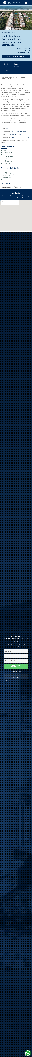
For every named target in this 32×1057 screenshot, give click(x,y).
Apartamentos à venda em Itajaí (20, 137)
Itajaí (13, 32)
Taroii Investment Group (14, 134)
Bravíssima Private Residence (19, 131)
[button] (26, 3)
